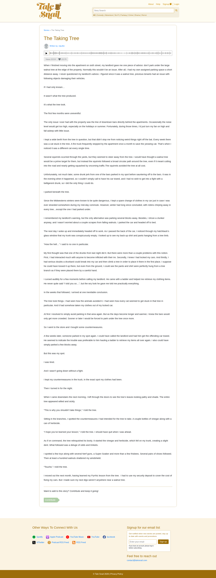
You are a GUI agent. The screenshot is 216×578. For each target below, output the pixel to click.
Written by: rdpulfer (57, 46)
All (94, 15)
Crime (130, 15)
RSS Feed (81, 542)
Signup (166, 4)
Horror (144, 15)
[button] (62, 59)
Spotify (39, 537)
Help (158, 4)
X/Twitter (40, 542)
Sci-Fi (117, 15)
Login (176, 4)
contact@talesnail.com (137, 560)
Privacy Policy (116, 574)
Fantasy (124, 15)
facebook (111, 537)
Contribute (50, 500)
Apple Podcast (56, 537)
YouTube (95, 537)
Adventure (109, 15)
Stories (46, 30)
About (151, 4)
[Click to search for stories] (176, 10)
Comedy (100, 15)
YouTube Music (77, 537)
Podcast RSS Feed (60, 542)
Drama (137, 15)
